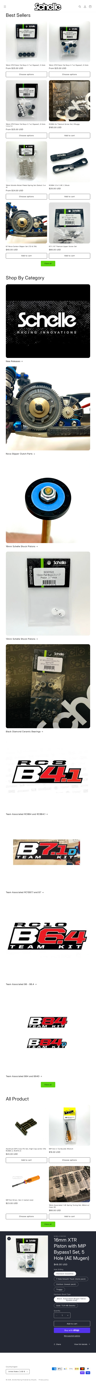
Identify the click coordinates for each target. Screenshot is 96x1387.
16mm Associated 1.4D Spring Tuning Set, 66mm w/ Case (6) (69, 1206)
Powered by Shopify (30, 1380)
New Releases (13, 361)
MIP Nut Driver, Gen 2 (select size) (19, 1200)
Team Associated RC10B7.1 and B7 (23, 892)
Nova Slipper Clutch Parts (19, 454)
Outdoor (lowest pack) (66, 1284)
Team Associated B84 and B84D (23, 1076)
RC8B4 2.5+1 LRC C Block (59, 185)
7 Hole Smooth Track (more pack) (71, 1279)
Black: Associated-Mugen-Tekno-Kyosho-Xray (71, 1299)
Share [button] (58, 1344)
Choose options (26, 74)
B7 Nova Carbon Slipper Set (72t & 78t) (21, 246)
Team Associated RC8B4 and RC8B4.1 (25, 814)
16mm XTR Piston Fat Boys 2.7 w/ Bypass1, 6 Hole (68, 65)
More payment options (72, 1336)
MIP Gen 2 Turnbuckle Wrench (61, 1149)
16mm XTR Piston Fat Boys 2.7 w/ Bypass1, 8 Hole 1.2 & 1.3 (25, 125)
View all (48, 263)
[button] (4, 6)
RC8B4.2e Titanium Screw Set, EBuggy (64, 124)
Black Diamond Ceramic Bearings (23, 731)
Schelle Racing (17, 1380)
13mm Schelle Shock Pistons (20, 639)
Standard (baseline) (65, 1274)
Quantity (57, 1311)
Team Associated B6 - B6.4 (20, 984)
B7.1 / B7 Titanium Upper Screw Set (63, 246)
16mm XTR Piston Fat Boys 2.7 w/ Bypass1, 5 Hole (25, 65)
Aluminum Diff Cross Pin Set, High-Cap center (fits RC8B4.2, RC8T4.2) (26, 1150)
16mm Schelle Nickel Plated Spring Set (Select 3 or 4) (26, 186)
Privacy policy (43, 1380)
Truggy (59, 1289)
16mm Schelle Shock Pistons (20, 546)
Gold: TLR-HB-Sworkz (65, 1306)
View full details (80, 1344)
